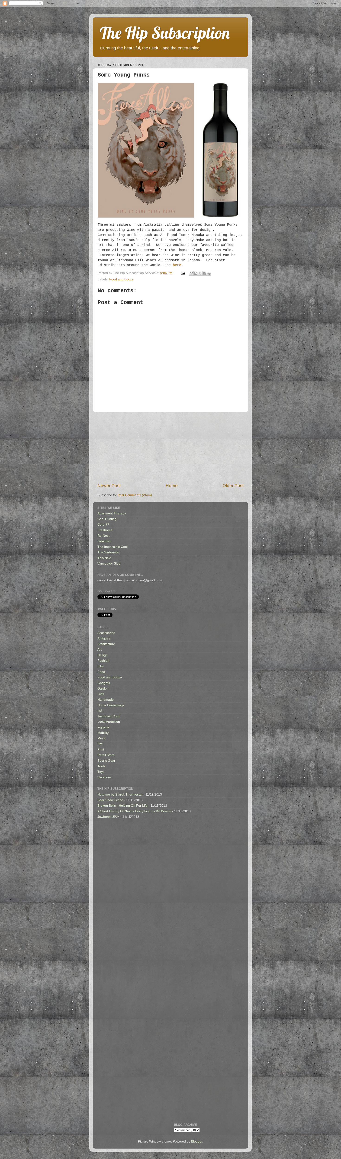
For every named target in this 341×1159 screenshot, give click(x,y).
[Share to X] (200, 273)
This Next (104, 558)
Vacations (104, 777)
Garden (103, 688)
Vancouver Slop (108, 563)
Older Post (233, 485)
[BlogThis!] (195, 273)
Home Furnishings (110, 705)
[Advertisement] (170, 447)
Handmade (105, 699)
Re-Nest (103, 535)
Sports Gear (106, 760)
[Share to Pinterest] (209, 273)
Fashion (103, 660)
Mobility (103, 733)
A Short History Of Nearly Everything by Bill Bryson (134, 811)
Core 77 (103, 524)
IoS (99, 711)
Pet (99, 744)
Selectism (104, 541)
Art (99, 649)
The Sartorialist (108, 552)
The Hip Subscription (165, 32)
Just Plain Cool (108, 716)
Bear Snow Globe (110, 800)
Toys (100, 772)
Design (102, 655)
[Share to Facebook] (204, 273)
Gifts (100, 694)
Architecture (106, 644)
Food (101, 672)
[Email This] (191, 273)
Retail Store (106, 755)
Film (100, 666)
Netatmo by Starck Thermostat (119, 794)
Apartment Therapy (111, 513)
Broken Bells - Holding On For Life (122, 805)
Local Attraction (108, 721)
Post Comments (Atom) (135, 495)
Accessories (106, 633)
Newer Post (109, 485)
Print (100, 749)
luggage (103, 727)
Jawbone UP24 (108, 817)
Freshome (105, 530)
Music (101, 738)
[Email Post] (183, 273)
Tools (101, 766)
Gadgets (103, 683)
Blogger (196, 1141)
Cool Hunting (106, 519)
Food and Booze (121, 279)
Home (172, 485)
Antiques (103, 638)
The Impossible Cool (112, 547)
